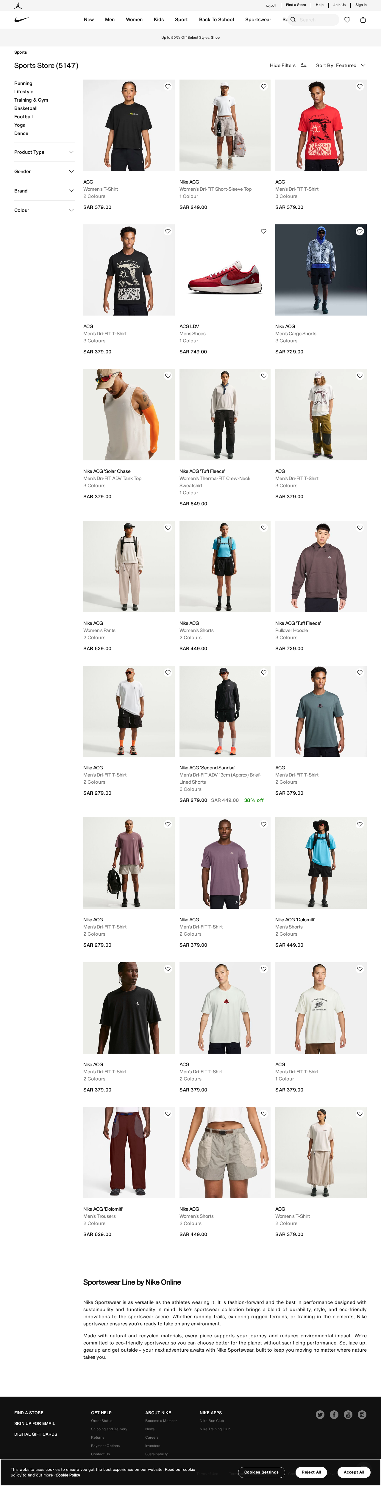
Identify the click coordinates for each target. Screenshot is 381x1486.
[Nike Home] (22, 19)
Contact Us (100, 1454)
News (149, 1428)
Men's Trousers (99, 1216)
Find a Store (296, 5)
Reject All (311, 1472)
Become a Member (161, 1420)
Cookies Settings (261, 1472)
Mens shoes (192, 333)
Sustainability (156, 1454)
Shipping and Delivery (109, 1428)
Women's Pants (99, 630)
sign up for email (34, 1423)
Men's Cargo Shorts (295, 333)
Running (23, 83)
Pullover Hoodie (291, 630)
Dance (21, 133)
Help (320, 5)
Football (23, 116)
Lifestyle (23, 91)
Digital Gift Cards (35, 1434)
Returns (97, 1437)
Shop (190, 40)
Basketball (26, 108)
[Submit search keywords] (293, 20)
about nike (158, 1412)
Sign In (361, 5)
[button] (88, 20)
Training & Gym (31, 99)
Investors (152, 1445)
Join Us (339, 5)
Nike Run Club (212, 1420)
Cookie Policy (68, 1475)
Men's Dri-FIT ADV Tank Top (112, 478)
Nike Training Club (215, 1428)
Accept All (354, 1472)
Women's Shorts (196, 630)
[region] (190, 1472)
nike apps (211, 1412)
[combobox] (313, 20)
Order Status (101, 1420)
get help (101, 1412)
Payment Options (105, 1445)
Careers (151, 1437)
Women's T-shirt (100, 188)
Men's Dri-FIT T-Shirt (296, 188)
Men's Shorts (289, 926)
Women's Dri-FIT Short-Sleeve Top (215, 188)
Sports (20, 52)
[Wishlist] (168, 86)
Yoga (20, 124)
